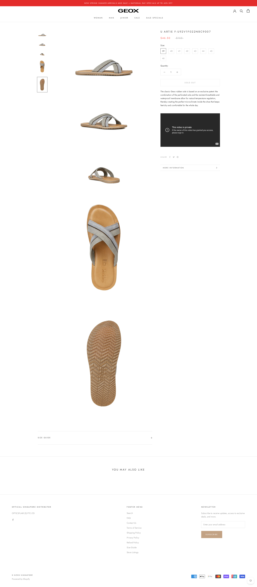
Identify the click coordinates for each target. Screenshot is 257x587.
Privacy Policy (133, 537)
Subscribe (212, 534)
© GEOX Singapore (22, 575)
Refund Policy (133, 542)
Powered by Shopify (21, 578)
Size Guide (44, 437)
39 (163, 51)
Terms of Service (134, 527)
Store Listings (132, 552)
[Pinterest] (177, 157)
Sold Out (190, 82)
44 (203, 51)
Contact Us (131, 522)
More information (173, 168)
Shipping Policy (134, 532)
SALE (137, 18)
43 (195, 51)
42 (187, 51)
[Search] (241, 10)
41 (179, 51)
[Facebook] (170, 157)
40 (171, 51)
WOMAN (98, 18)
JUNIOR (124, 18)
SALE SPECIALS (154, 18)
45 (211, 51)
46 (163, 58)
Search (130, 513)
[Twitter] (174, 157)
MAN (111, 18)
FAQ (129, 518)
